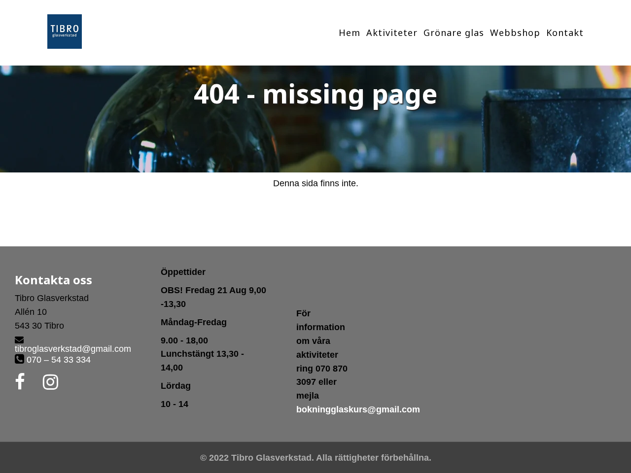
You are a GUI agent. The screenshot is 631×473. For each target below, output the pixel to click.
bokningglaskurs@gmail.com (358, 409)
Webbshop (515, 32)
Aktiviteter (392, 32)
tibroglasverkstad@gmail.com (73, 349)
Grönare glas (453, 32)
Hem (349, 32)
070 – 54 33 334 (57, 360)
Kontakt (565, 32)
